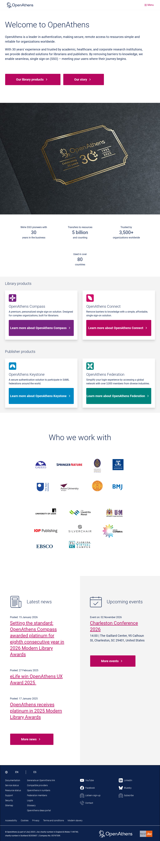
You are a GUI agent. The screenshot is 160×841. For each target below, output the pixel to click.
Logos (30, 800)
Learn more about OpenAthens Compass (38, 328)
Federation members (37, 795)
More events (110, 661)
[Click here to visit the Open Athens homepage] (20, 5)
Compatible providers (37, 785)
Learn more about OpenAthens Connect (115, 328)
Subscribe (129, 795)
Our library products (30, 79)
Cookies (24, 820)
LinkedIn (128, 780)
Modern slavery (75, 820)
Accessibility (11, 820)
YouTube (89, 780)
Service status (12, 785)
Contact (89, 803)
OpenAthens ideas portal (39, 810)
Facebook (90, 788)
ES (34, 772)
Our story (80, 79)
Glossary (31, 805)
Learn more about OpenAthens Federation (116, 396)
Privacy (35, 820)
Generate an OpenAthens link (41, 780)
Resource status (13, 790)
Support (9, 795)
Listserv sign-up (92, 795)
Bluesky (128, 788)
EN (16, 772)
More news (29, 739)
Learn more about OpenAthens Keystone (38, 396)
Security (9, 800)
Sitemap (9, 805)
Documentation (12, 780)
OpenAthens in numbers (38, 790)
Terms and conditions (53, 820)
